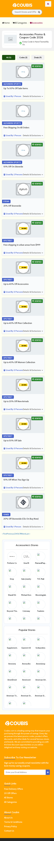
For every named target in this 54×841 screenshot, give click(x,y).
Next (23, 533)
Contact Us (9, 831)
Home (7, 23)
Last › (27, 533)
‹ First (4, 533)
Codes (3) (23, 57)
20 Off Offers (10, 793)
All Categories (21, 23)
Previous (10, 533)
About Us (8, 817)
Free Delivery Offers (13, 789)
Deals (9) (38, 57)
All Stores (8, 797)
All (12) (8, 57)
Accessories (37, 23)
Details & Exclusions (32, 96)
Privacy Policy (10, 826)
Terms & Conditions (13, 822)
